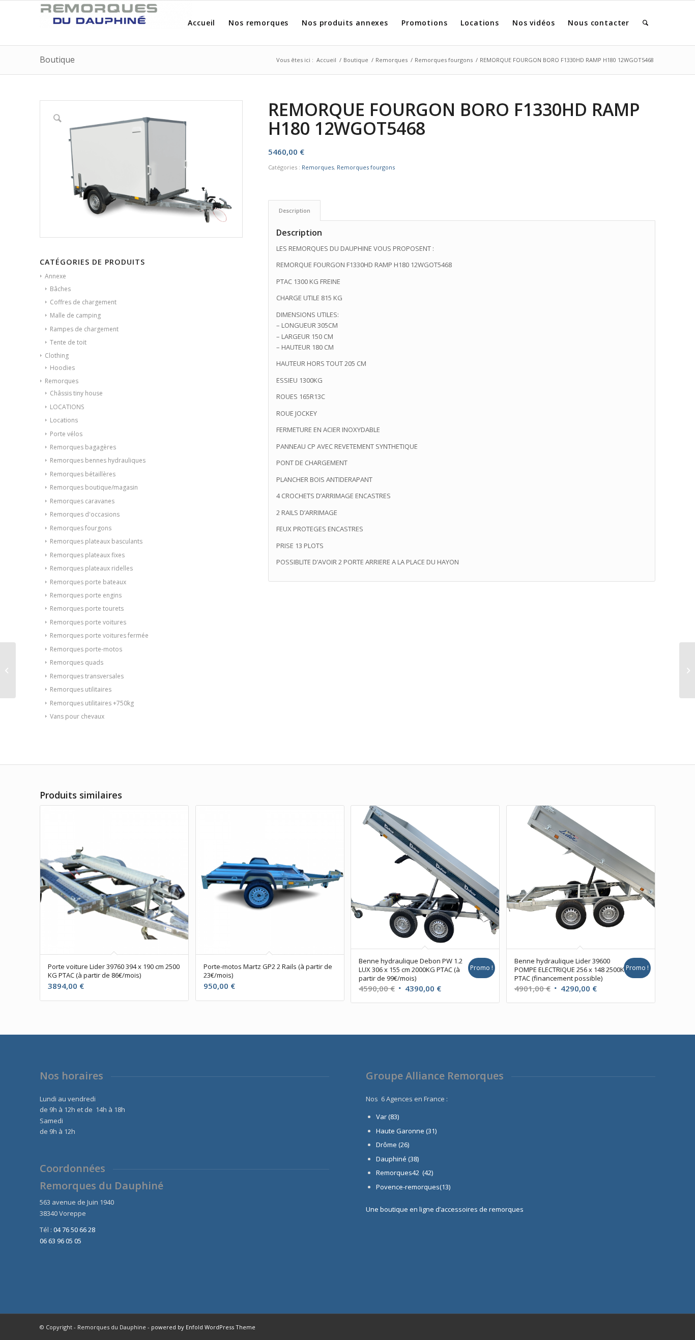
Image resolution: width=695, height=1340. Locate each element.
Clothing (57, 355)
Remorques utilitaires (80, 689)
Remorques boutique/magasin (94, 487)
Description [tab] (294, 210)
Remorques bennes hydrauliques (98, 460)
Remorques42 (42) (404, 1172)
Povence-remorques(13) (413, 1186)
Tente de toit (68, 342)
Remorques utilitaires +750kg (92, 703)
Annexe (55, 276)
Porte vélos (66, 434)
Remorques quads (76, 662)
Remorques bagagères (83, 447)
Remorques (61, 381)
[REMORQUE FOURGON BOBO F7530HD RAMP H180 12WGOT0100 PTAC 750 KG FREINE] (8, 670)
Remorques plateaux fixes (87, 555)
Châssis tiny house (76, 393)
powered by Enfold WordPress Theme (203, 1327)
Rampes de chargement (84, 329)
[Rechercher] (645, 23)
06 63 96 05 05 (60, 1240)
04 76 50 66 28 (74, 1229)
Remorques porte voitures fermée (99, 635)
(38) (413, 1158)
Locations (64, 420)
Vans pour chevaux (77, 716)
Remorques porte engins (86, 595)
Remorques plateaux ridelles (91, 568)
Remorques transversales (87, 676)
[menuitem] (201, 23)
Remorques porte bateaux (88, 582)
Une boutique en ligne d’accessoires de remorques (445, 1209)
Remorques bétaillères (82, 474)
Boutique (57, 59)
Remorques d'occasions (85, 514)
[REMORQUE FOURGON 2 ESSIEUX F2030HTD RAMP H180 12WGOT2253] (687, 670)
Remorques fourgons (80, 528)
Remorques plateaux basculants (96, 541)
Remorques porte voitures (88, 622)
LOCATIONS (67, 407)
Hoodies (62, 367)
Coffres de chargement (83, 302)
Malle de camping (75, 315)
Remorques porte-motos (86, 649)
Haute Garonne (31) (406, 1130)
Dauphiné (391, 1158)
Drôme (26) (392, 1144)
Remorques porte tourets (87, 608)
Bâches (60, 288)
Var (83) (387, 1116)
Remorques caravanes (82, 501)
